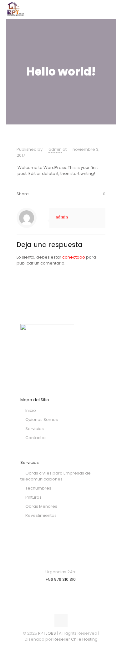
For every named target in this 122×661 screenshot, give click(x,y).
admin (55, 149)
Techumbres (38, 488)
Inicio (30, 410)
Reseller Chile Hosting (75, 639)
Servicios (34, 429)
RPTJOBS (47, 633)
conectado (73, 257)
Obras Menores (41, 506)
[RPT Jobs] (15, 9)
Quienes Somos (41, 419)
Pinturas (33, 497)
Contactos (36, 438)
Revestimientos (41, 515)
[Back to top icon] (61, 620)
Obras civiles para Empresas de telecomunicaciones (55, 476)
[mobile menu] (107, 9)
